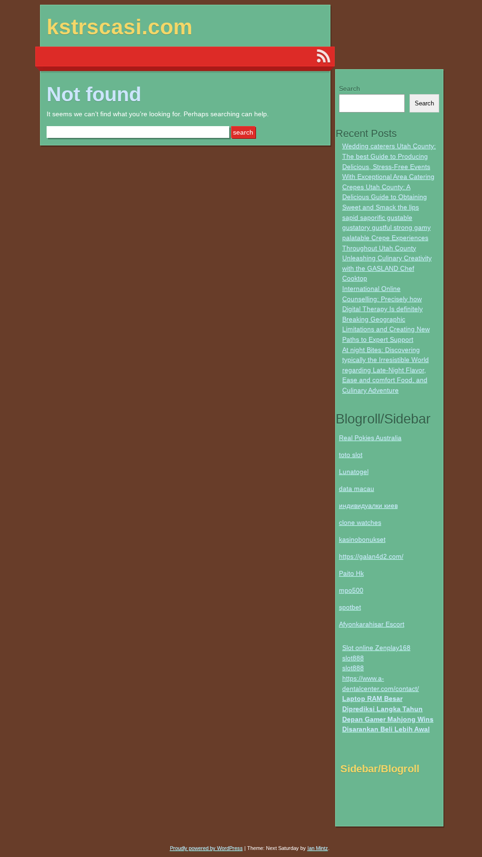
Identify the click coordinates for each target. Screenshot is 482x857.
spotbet (350, 607)
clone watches (360, 522)
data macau (356, 488)
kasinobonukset (362, 539)
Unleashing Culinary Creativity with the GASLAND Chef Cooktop (387, 268)
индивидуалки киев (368, 505)
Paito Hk (351, 573)
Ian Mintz (317, 848)
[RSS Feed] (323, 56)
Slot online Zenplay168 (376, 647)
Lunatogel (354, 471)
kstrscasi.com (120, 27)
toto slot (350, 454)
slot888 (353, 658)
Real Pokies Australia (370, 437)
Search (349, 88)
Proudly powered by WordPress (206, 848)
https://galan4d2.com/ (371, 556)
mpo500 (351, 590)
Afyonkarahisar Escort (371, 624)
